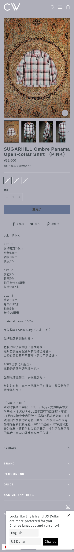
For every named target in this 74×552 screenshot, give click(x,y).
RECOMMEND (14, 474)
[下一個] (67, 131)
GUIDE (9, 484)
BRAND (9, 463)
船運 (13, 166)
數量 (6, 190)
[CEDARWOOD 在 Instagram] (68, 507)
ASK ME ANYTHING (19, 495)
